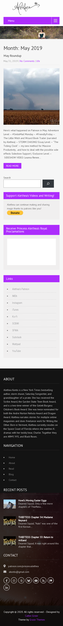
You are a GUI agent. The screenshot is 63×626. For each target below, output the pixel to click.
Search (7, 177)
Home (12, 457)
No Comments (27, 61)
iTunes (15, 309)
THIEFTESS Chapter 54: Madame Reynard (35, 519)
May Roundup (12, 56)
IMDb (14, 296)
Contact (12, 480)
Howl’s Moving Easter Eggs (32, 500)
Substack (16, 337)
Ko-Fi (15, 316)
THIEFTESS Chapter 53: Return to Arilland (35, 539)
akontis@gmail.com (19, 571)
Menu (11, 20)
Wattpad (16, 344)
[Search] (48, 184)
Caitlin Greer (31, 615)
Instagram (17, 302)
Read (11, 468)
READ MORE (12, 165)
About (12, 463)
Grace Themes (37, 619)
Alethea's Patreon (20, 289)
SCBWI (15, 323)
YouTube (16, 351)
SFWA (15, 330)
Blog (11, 474)
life (38, 61)
